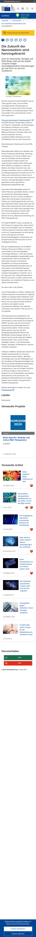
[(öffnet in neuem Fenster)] (8, 7)
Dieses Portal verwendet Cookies (17, 921)
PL (25, 40)
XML (19, 657)
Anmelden (18, 8)
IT (20, 40)
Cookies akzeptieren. (18, 929)
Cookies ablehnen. (18, 934)
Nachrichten (17, 20)
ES (11, 40)
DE (3, 40)
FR (16, 40)
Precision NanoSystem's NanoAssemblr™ (17, 120)
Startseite (5, 20)
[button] (22, 8)
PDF (19, 663)
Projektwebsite (7, 390)
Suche (27, 8)
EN (7, 40)
